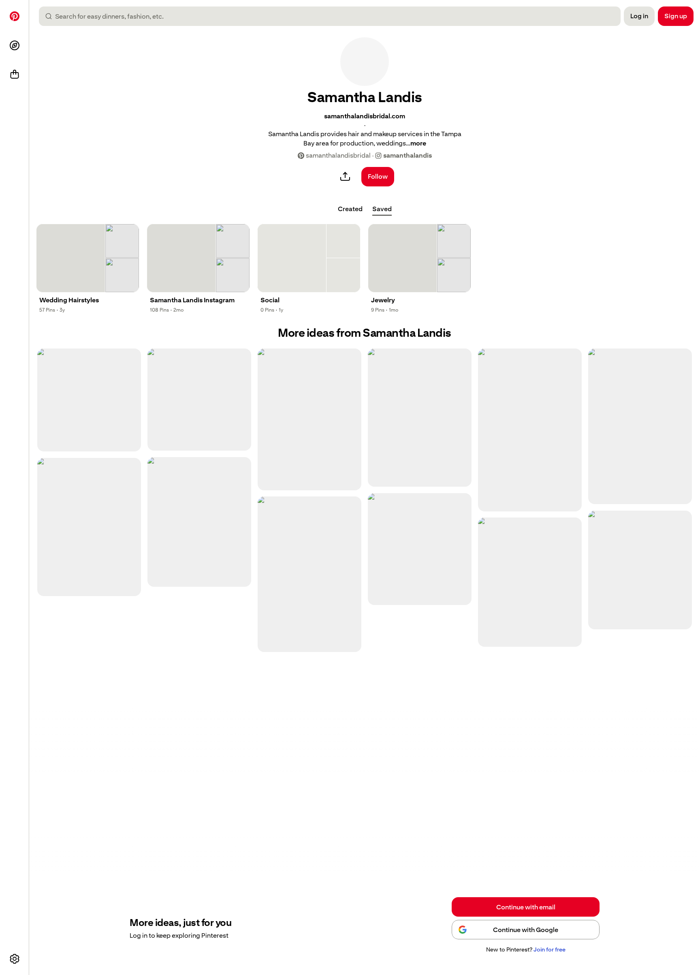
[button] (364, 61)
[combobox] (333, 16)
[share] (345, 176)
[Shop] (14, 74)
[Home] (14, 16)
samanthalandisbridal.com (364, 116)
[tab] (350, 209)
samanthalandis (407, 155)
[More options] (14, 959)
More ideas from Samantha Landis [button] (364, 333)
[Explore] (14, 45)
